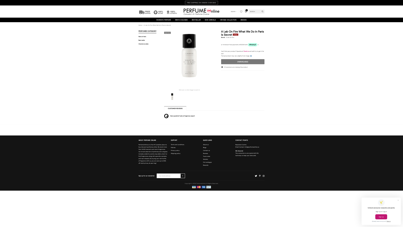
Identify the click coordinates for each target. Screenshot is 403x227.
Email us (246, 51)
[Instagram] (263, 176)
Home (140, 25)
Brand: (223, 37)
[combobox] (254, 11)
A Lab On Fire (230, 37)
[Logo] (201, 11)
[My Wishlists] (241, 11)
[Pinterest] (260, 176)
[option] (189, 56)
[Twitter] (256, 176)
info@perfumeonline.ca (252, 147)
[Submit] (183, 176)
